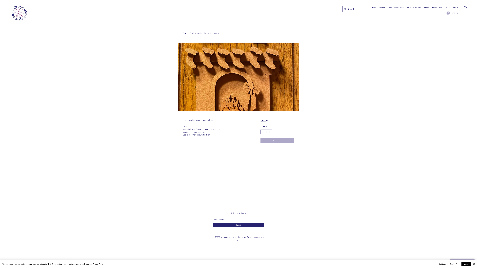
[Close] (474, 264)
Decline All (454, 264)
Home (185, 33)
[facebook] (464, 13)
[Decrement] (262, 132)
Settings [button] (442, 264)
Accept (466, 264)
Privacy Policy (98, 264)
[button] (382, 7)
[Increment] (270, 132)
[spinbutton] (266, 132)
